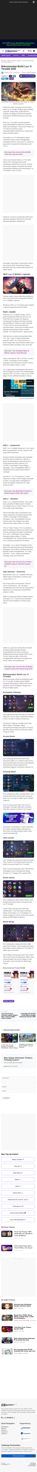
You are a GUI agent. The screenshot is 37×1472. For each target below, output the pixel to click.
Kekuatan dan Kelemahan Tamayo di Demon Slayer (22, 1305)
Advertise (4, 1433)
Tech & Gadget (17, 1353)
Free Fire (16, 1342)
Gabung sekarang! (19, 1456)
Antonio (6, 72)
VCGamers (5, 1464)
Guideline (33, 1463)
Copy (11, 78)
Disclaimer (33, 1464)
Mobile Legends (16, 60)
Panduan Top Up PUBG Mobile (21, 1320)
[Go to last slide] (30, 1030)
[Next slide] (33, 1030)
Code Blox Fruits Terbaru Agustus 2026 (22, 1328)
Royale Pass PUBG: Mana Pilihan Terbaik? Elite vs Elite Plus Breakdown (24, 1316)
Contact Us (4, 1432)
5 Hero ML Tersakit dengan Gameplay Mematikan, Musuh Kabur (9, 1046)
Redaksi (3, 1428)
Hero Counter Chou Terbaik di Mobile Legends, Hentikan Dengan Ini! (18, 564)
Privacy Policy (32, 1465)
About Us (4, 1430)
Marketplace (5, 1426)
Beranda (3, 60)
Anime (15, 1308)
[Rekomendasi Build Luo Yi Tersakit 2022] (14, 76)
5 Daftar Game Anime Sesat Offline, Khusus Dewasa (26, 1045)
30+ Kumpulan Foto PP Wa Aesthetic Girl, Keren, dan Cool (24, 1350)
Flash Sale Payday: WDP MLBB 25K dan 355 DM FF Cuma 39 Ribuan (23, 1233)
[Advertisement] (18, 21)
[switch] (34, 51)
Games (9, 60)
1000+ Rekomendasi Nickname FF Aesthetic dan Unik (24, 1339)
